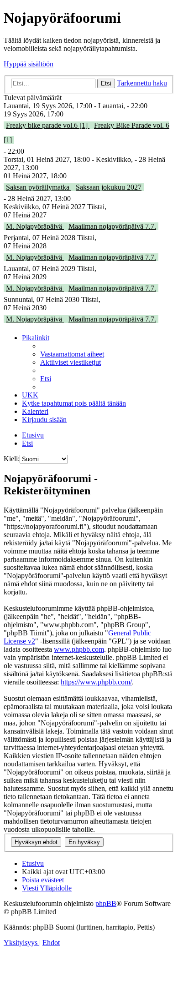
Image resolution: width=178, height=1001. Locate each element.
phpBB (105, 903)
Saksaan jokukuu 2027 (108, 187)
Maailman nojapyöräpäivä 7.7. (112, 226)
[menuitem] (72, 354)
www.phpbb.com (79, 649)
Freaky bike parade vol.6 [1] (47, 125)
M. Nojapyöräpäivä (35, 226)
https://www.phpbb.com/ (96, 682)
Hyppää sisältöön (28, 64)
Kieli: (12, 459)
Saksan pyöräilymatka (38, 187)
